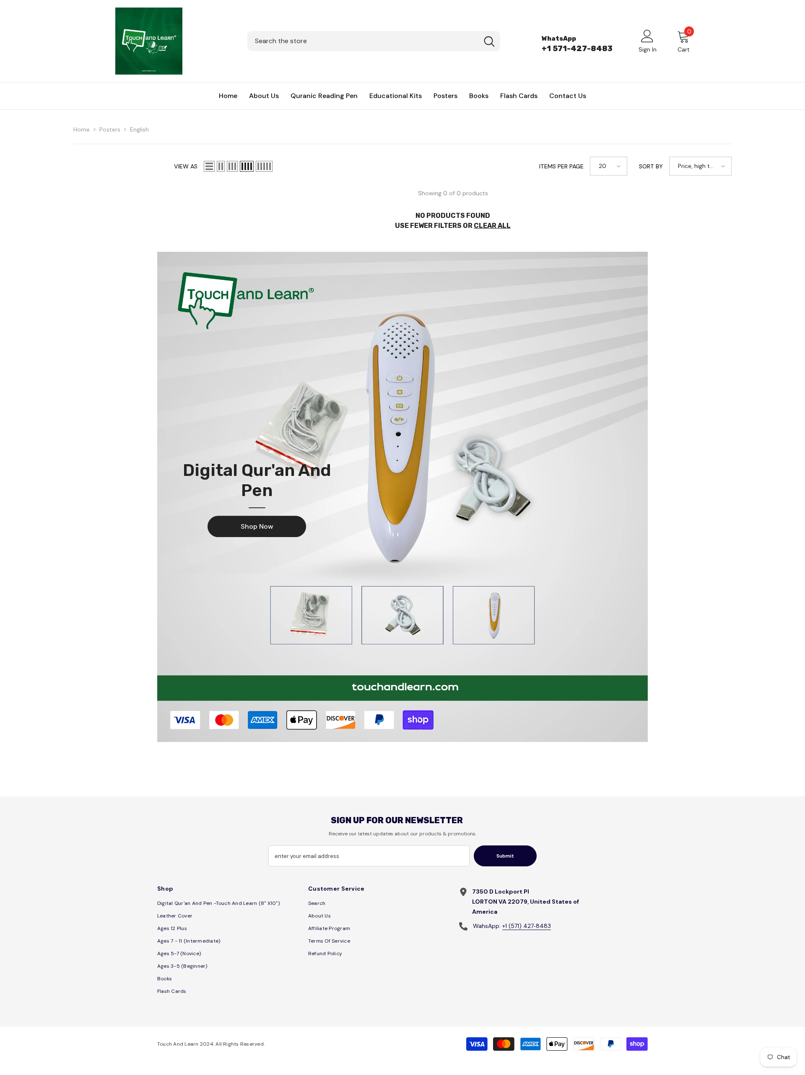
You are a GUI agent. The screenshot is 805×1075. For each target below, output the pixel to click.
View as (185, 166)
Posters (109, 129)
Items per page (561, 166)
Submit (505, 856)
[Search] (373, 41)
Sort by (651, 166)
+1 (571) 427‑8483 (526, 926)
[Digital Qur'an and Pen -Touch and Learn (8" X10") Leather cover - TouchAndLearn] (402, 497)
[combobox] (362, 41)
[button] (209, 166)
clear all (492, 226)
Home (81, 129)
